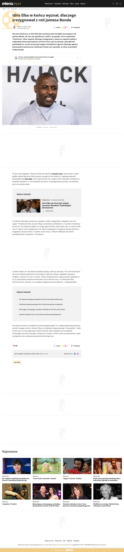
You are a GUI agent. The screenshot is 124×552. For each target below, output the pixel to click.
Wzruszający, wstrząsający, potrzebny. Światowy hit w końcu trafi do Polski (42, 309)
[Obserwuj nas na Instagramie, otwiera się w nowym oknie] (77, 354)
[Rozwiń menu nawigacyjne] (121, 3)
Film (8, 9)
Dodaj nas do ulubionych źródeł (36, 59)
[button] (49, 3)
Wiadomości (14, 9)
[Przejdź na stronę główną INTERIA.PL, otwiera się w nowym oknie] (7, 3)
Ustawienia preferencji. (66, 544)
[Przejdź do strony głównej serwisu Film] (17, 3)
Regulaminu (42, 545)
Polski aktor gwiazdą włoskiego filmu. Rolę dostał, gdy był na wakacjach (41, 304)
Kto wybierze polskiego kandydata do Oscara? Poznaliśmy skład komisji (41, 299)
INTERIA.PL (82, 545)
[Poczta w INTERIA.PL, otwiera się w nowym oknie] (117, 3)
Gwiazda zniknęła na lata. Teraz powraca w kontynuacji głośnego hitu (40, 314)
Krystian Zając (26, 26)
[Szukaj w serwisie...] (113, 3)
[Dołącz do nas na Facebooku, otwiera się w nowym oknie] (74, 354)
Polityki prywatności (54, 545)
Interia (4, 9)
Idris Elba (17, 362)
